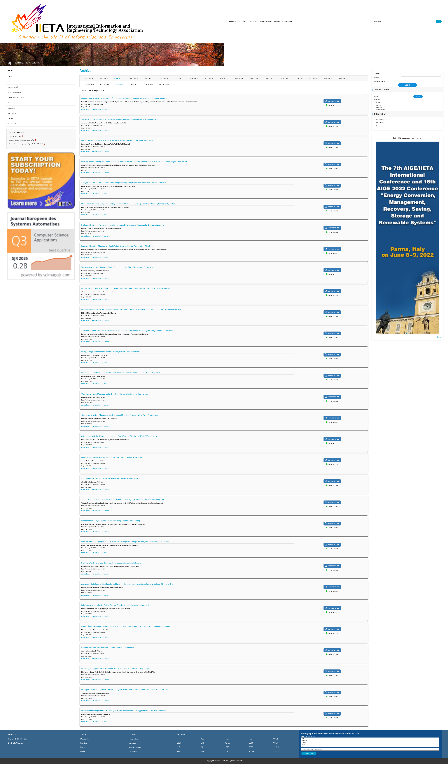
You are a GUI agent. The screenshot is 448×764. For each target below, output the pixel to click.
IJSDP (179, 743)
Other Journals (380, 109)
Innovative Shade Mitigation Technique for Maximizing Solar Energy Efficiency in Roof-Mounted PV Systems (125, 542)
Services (242, 21)
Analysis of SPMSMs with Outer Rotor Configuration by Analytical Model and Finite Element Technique (123, 183)
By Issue (378, 102)
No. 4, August (119, 84)
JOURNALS (181, 735)
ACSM (203, 739)
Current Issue (12, 113)
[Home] (77, 21)
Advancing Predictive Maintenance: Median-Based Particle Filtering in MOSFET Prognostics (119, 436)
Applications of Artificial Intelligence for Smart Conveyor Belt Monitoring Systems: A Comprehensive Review (125, 626)
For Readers (379, 119)
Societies (83, 743)
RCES (251, 747)
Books (277, 21)
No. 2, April (149, 84)
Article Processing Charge (16, 97)
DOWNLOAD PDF (333, 101)
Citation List (12, 124)
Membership (84, 739)
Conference (133, 751)
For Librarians (380, 125)
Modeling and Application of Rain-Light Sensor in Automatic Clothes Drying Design (115, 668)
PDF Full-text (85, 109)
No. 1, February (164, 84)
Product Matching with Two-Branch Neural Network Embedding (107, 647)
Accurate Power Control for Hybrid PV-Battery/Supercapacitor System (110, 478)
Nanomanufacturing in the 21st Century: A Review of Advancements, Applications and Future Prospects (123, 711)
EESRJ (251, 743)
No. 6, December (89, 84)
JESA (28, 63)
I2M (202, 751)
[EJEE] (370, 745)
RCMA (227, 743)
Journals (254, 21)
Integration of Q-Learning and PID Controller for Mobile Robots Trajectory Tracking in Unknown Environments (126, 288)
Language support (135, 747)
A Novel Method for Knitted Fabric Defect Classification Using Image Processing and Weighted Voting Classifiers (127, 331)
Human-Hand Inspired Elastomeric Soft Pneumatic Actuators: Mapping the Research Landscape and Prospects (126, 98)
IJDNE (227, 751)
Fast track (132, 743)
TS (178, 739)
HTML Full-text (96, 109)
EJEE (202, 743)
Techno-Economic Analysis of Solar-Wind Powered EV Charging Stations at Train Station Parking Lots (122, 500)
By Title (378, 105)
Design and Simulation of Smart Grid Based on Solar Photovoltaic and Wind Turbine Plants (118, 140)
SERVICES (132, 735)
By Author (379, 107)
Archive (10, 118)
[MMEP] (370, 741)
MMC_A (276, 747)
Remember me (380, 81)
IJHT (178, 747)
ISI (202, 747)
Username (377, 73)
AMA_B (275, 739)
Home (9, 63)
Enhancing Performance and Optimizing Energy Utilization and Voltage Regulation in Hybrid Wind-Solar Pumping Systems (131, 309)
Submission (287, 21)
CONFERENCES (266, 21)
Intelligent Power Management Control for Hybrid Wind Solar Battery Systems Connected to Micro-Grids (124, 690)
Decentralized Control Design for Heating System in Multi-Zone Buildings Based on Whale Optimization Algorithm (128, 204)
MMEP (179, 751)
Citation (106, 109)
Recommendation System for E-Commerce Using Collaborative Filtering (110, 521)
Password (377, 77)
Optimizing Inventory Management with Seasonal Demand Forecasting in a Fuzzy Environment (119, 415)
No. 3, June (134, 84)
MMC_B (276, 751)
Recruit (83, 747)
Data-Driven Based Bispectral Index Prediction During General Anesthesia (111, 457)
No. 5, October (104, 84)
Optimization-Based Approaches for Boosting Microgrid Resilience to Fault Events (114, 394)
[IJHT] (370, 739)
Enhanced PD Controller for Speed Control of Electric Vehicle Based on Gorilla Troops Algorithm (120, 373)
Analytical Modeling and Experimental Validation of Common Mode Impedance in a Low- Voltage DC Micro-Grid (127, 584)
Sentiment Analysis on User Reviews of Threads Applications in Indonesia (111, 563)
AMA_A (251, 751)
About (232, 21)
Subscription (133, 739)
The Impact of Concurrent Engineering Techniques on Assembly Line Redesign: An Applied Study (120, 119)
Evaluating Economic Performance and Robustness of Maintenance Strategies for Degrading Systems (122, 225)
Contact (83, 751)
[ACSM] (370, 743)
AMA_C (275, 743)
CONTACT (12, 735)
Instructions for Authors (15, 92)
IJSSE (227, 747)
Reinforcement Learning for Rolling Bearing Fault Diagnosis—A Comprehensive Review (116, 605)
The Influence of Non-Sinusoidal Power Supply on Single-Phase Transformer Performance (117, 267)
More (438, 337)
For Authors (379, 122)
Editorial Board (13, 87)
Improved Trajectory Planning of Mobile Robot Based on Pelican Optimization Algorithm (117, 246)
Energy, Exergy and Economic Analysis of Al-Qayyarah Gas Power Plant (110, 352)
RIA (250, 739)
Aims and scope (13, 82)
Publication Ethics (13, 103)
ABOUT (83, 735)
